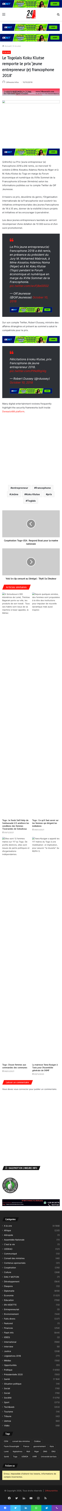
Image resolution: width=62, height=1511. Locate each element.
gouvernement (39, 1446)
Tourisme (8, 1411)
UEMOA (25, 1456)
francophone (43, 487)
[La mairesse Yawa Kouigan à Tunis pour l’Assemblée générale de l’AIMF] (46, 949)
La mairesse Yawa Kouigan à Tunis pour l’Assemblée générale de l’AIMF (45, 1067)
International (10, 1342)
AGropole (8, 1235)
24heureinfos (51, 1490)
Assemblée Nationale (14, 1240)
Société (7, 1397)
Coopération (10, 1267)
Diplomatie (9, 1291)
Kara (52, 1446)
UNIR (34, 1456)
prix (49, 494)
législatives (17, 1451)
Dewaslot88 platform (13, 411)
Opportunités (10, 1365)
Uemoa (7, 1421)
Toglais (31, 500)
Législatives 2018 (12, 1356)
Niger (36, 1451)
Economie (9, 1295)
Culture (7, 1272)
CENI (6, 1441)
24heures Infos (12, 82)
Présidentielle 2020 (13, 1374)
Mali (28, 1451)
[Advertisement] (31, 449)
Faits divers (9, 1319)
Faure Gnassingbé (11, 1446)
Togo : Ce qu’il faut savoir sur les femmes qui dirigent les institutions (45, 823)
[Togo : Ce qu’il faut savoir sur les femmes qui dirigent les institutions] (46, 705)
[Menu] (3, 15)
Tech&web (9, 1407)
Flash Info (9, 1332)
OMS (45, 1451)
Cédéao (37, 1441)
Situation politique (12, 1384)
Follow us (10, 1465)
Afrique (7, 1230)
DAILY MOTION (11, 1277)
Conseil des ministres (14, 1258)
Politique (8, 1370)
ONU (53, 1451)
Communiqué (10, 1253)
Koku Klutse (33, 494)
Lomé (6, 1451)
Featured (8, 1323)
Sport (6, 1402)
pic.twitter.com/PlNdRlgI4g (28, 371)
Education (9, 1300)
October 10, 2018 (21, 382)
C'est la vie (9, 1244)
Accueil (7, 46)
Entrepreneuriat (11, 1309)
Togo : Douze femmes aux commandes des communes (14, 1066)
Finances (8, 1328)
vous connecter (21, 1089)
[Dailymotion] (52, 1498)
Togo (15, 1456)
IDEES (7, 1337)
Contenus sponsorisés (14, 1263)
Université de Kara (48, 1456)
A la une (17, 46)
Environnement (11, 1314)
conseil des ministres (21, 1441)
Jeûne (14, 494)
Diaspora (8, 1286)
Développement (11, 1281)
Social (7, 1388)
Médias (7, 1360)
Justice (7, 1351)
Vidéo (6, 1425)
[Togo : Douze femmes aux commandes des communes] (16, 949)
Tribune (7, 1416)
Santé (7, 1379)
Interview (8, 1346)
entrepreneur (20, 487)
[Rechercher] (58, 15)
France (26, 1446)
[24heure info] (31, 14)
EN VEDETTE (10, 1305)
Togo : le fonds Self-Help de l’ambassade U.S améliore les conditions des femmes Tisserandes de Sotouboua (15, 824)
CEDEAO (8, 1249)
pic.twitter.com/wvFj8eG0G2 (29, 286)
